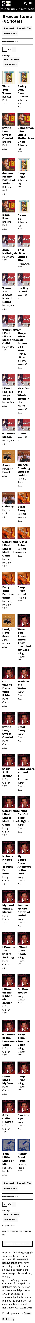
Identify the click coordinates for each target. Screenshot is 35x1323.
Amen (22, 433)
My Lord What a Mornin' (8, 909)
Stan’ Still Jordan (7, 772)
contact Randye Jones (15, 1261)
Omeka (28, 1313)
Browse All (9, 28)
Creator (15, 60)
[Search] (25, 3)
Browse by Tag (24, 28)
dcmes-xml (14, 1231)
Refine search (16, 1243)
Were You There (6, 90)
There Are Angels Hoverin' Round (8, 295)
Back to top (8, 1319)
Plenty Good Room (22, 1157)
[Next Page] (14, 49)
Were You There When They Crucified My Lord (24, 639)
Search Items (10, 33)
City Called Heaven (7, 1118)
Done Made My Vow (8, 1080)
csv (8, 1231)
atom (4, 1231)
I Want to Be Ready (22, 950)
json (20, 1231)
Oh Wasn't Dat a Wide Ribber (7, 688)
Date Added (10, 64)
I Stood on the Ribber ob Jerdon (7, 996)
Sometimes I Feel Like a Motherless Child (26, 135)
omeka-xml (27, 1231)
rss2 (3, 1235)
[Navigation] (30, 3)
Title (6, 60)
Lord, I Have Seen (7, 633)
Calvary (8, 506)
